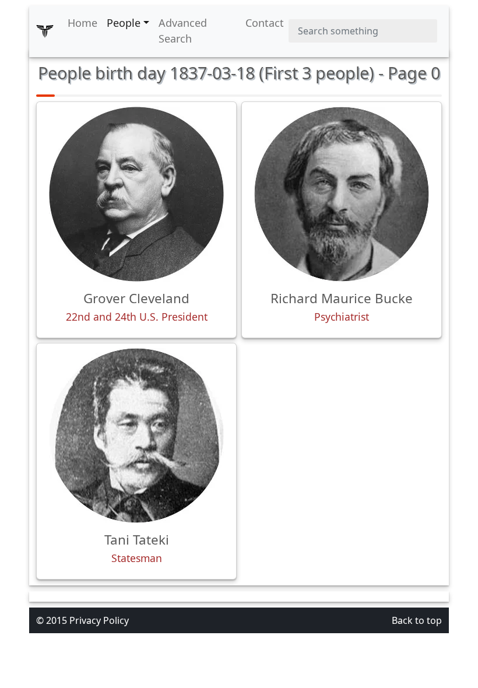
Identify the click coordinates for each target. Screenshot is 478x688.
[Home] (45, 31)
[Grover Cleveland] (136, 194)
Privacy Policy (99, 620)
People (123, 23)
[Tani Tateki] (136, 435)
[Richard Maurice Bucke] (341, 194)
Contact (264, 23)
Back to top (417, 620)
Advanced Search (183, 30)
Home (82, 23)
